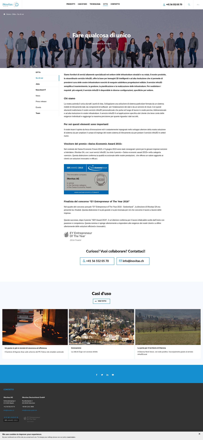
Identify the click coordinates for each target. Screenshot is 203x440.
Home (8, 14)
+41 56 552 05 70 (174, 5)
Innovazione (76, 348)
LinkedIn (107, 374)
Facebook (96, 374)
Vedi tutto (102, 301)
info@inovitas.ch (133, 261)
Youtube (113, 374)
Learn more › (71, 437)
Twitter (102, 374)
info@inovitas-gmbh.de (29, 410)
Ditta (14, 14)
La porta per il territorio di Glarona (152, 348)
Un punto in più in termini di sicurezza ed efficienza (26, 348)
